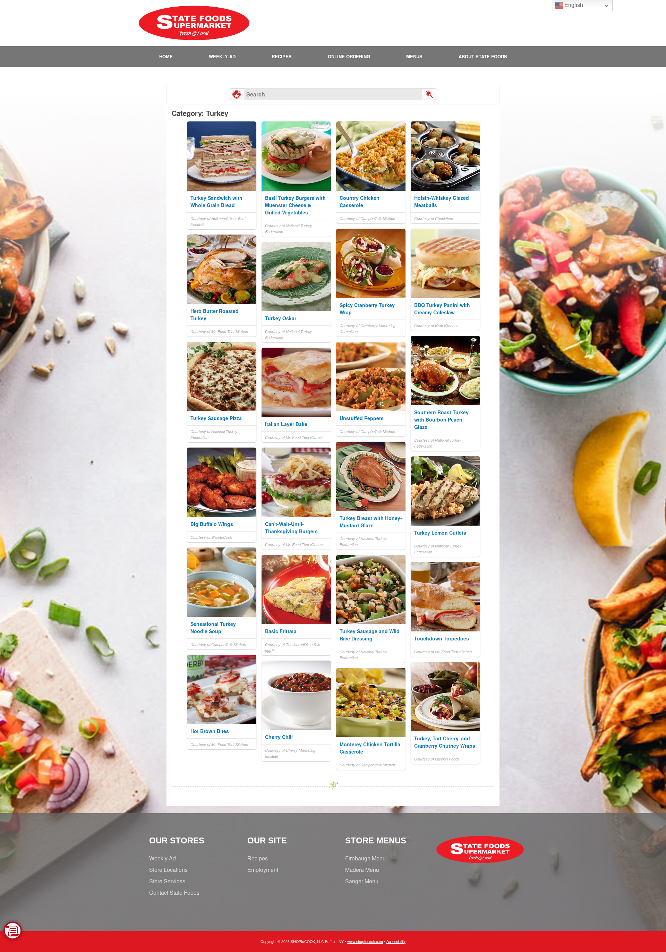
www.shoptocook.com (365, 941)
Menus (414, 56)
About (483, 56)
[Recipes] (236, 94)
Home (166, 56)
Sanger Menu (361, 881)
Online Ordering (349, 56)
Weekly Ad (222, 56)
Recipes (282, 56)
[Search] (429, 94)
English (573, 5)
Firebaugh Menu (365, 858)
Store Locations (168, 870)
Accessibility (395, 941)
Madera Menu (362, 870)
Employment (262, 870)
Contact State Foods (174, 892)
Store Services (167, 881)
